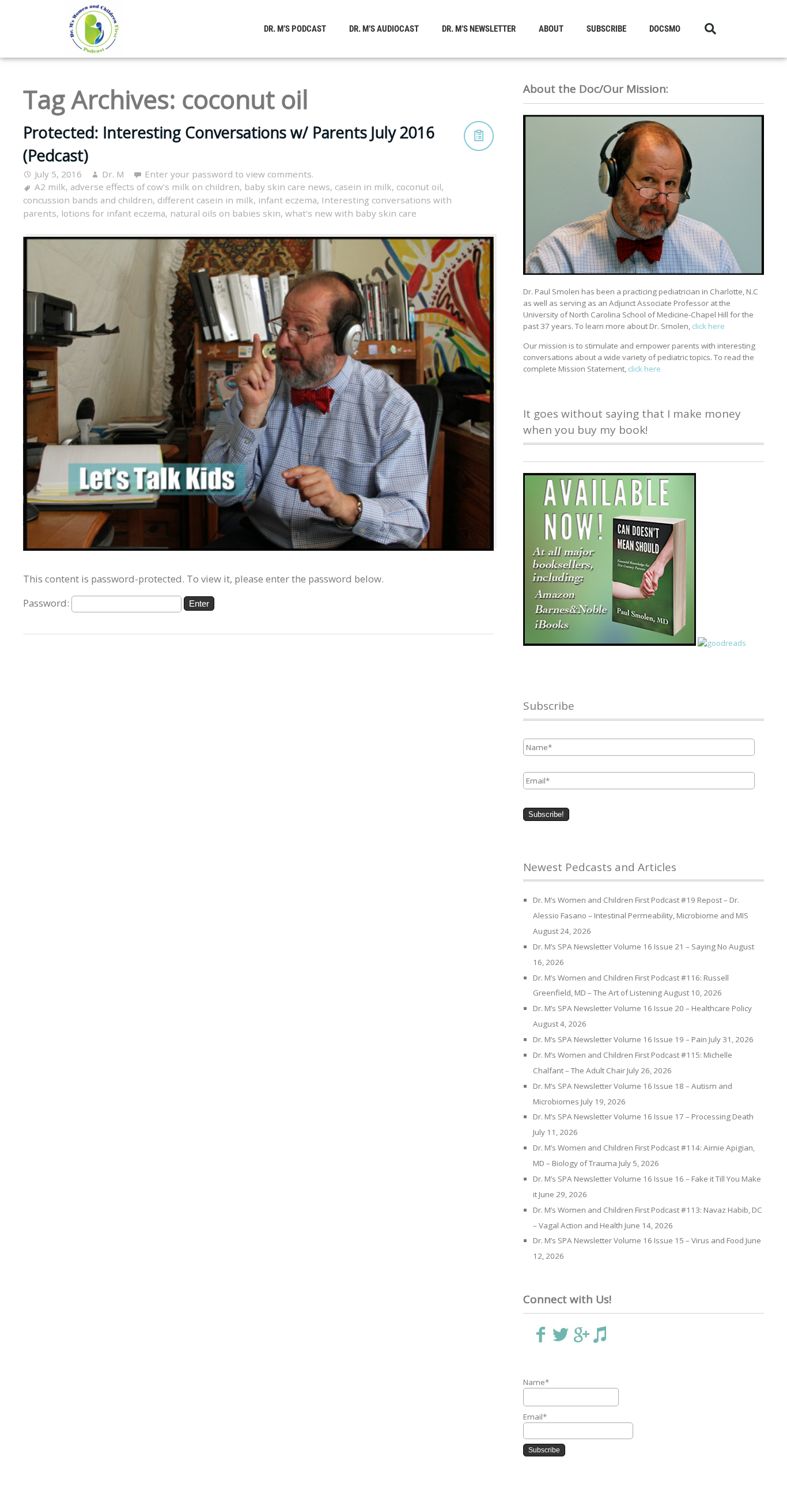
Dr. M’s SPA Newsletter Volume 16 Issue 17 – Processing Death (643, 1116)
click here (708, 326)
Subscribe (606, 29)
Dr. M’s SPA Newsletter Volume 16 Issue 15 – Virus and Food (638, 1240)
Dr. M (113, 174)
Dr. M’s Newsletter (479, 29)
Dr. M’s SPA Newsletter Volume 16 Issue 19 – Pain (620, 1039)
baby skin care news (287, 186)
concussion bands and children (88, 200)
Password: (47, 603)
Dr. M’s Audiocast (384, 29)
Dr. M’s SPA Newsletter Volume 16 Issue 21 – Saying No (630, 946)
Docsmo (664, 29)
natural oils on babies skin (225, 213)
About (551, 29)
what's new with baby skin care (351, 213)
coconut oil (418, 186)
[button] (710, 28)
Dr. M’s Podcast (295, 29)
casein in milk (363, 186)
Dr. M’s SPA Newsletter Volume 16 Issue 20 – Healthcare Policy (642, 1008)
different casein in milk (205, 200)
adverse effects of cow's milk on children (155, 186)
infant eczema (287, 200)
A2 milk (50, 186)
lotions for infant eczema (113, 213)
